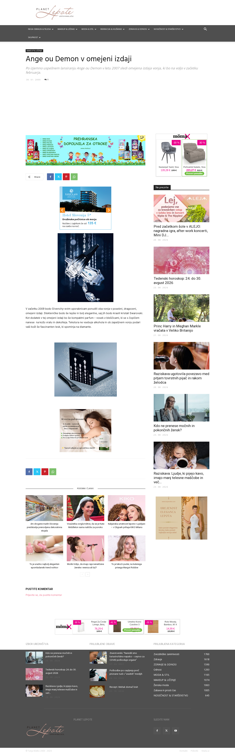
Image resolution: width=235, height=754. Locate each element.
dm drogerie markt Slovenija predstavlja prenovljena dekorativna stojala (44, 527)
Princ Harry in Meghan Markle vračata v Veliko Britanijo (177, 328)
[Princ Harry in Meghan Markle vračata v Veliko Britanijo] (181, 308)
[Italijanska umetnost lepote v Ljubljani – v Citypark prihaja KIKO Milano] (126, 508)
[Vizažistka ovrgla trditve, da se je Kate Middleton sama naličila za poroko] (85, 508)
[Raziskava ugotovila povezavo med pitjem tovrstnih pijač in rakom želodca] (181, 356)
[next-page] (88, 574)
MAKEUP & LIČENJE (66, 29)
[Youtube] (175, 730)
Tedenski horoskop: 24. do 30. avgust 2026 (61, 671)
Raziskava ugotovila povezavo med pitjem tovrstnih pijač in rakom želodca (181, 378)
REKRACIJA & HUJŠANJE (111, 29)
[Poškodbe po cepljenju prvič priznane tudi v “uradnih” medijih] (98, 675)
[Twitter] (58, 176)
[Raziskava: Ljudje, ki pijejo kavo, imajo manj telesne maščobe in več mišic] (181, 455)
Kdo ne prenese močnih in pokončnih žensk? (174, 428)
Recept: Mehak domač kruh (124, 687)
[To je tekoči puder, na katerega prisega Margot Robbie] (126, 548)
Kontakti (184, 750)
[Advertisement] (117, 108)
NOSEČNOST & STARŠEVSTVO (167, 29)
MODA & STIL (88, 29)
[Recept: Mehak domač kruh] (97, 692)
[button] (205, 29)
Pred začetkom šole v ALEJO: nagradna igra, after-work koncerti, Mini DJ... (181, 230)
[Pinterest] (66, 176)
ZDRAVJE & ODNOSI (138, 29)
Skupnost (33, 37)
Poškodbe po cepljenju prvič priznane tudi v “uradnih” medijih (126, 672)
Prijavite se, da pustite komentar (44, 594)
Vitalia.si (205, 750)
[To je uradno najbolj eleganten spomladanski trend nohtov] (44, 548)
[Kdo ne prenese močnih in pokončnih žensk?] (181, 407)
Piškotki (194, 750)
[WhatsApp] (74, 176)
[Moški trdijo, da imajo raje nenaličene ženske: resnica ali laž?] (85, 548)
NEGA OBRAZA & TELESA (39, 29)
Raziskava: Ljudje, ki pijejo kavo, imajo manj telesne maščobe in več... (179, 477)
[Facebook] (50, 176)
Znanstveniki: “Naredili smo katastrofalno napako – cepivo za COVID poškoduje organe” (127, 656)
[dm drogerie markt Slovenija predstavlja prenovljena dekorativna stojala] (44, 508)
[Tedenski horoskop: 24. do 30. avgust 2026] (181, 260)
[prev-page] (82, 574)
